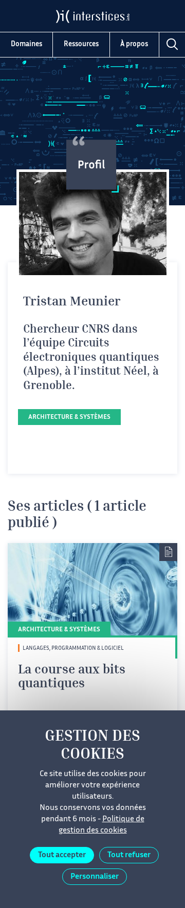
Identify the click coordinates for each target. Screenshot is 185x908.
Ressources (81, 45)
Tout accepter (62, 855)
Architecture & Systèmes (69, 417)
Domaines (26, 45)
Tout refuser (129, 855)
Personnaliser (94, 877)
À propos (134, 45)
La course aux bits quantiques (71, 677)
